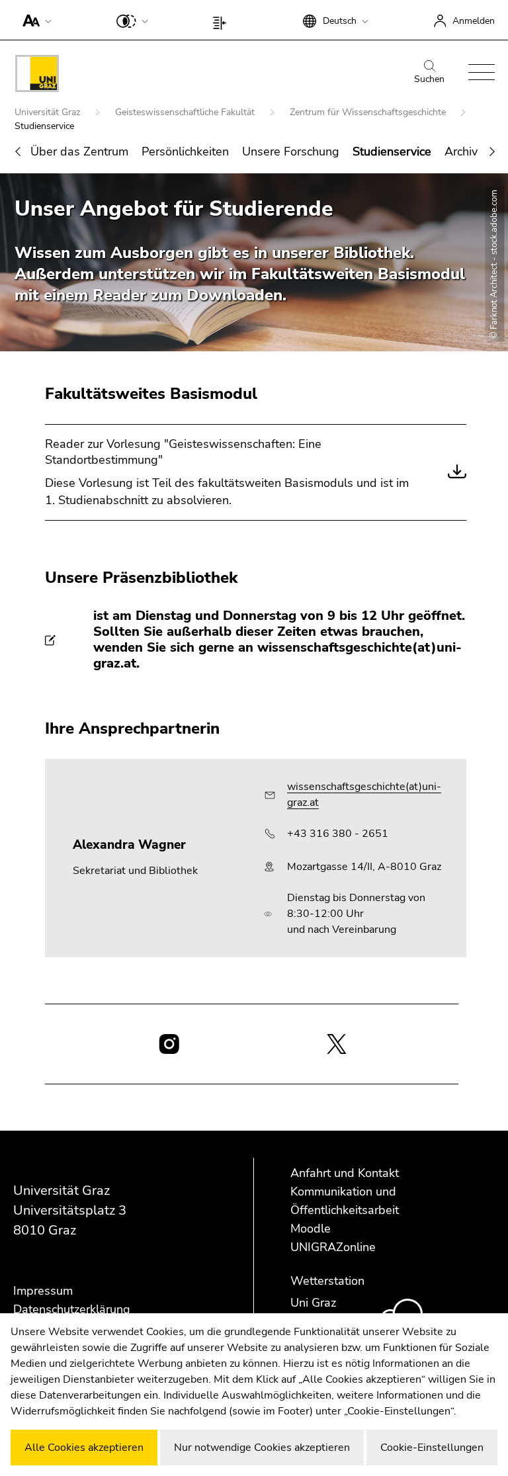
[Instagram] (169, 1044)
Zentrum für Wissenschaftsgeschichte (369, 112)
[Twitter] (337, 1042)
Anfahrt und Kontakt (344, 1173)
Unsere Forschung (290, 151)
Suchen (429, 79)
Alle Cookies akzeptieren (84, 1447)
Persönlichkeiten (185, 151)
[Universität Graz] (37, 76)
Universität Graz (49, 112)
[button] (34, 20)
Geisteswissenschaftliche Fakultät (186, 112)
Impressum (43, 1291)
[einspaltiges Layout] (222, 20)
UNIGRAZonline (333, 1247)
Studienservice (392, 151)
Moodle (310, 1229)
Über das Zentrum (79, 151)
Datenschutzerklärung (71, 1309)
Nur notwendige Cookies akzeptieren (262, 1447)
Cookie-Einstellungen (432, 1447)
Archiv (461, 151)
